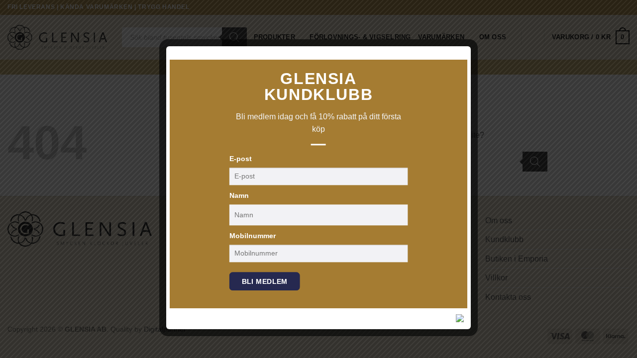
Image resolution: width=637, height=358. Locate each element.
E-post (240, 159)
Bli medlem (265, 281)
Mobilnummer (252, 236)
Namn (239, 195)
